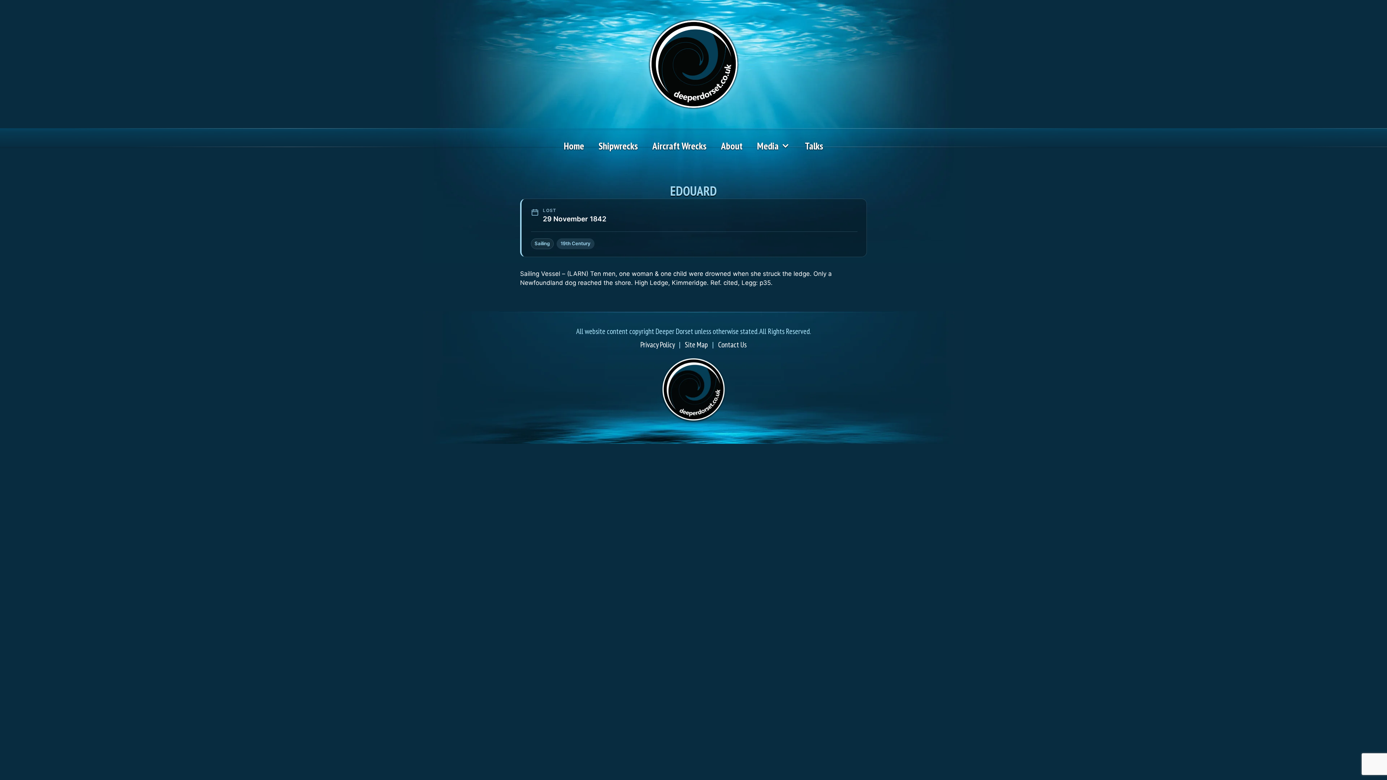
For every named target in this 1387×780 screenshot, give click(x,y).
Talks (814, 146)
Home (574, 146)
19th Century (576, 243)
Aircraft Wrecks (679, 146)
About (732, 146)
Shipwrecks (618, 146)
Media (768, 146)
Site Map (696, 345)
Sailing (542, 243)
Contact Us (732, 345)
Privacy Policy (657, 345)
